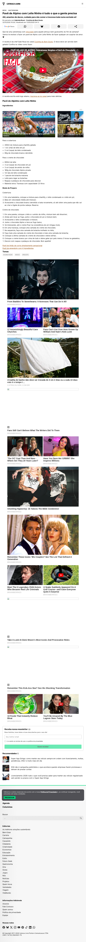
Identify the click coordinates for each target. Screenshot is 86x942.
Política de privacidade (12, 912)
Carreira (6, 835)
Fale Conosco (8, 907)
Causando (6, 841)
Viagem (5, 890)
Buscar (5, 814)
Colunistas (7, 807)
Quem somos (8, 909)
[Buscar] (80, 818)
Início (4, 10)
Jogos (5, 873)
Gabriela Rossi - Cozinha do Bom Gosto (28, 20)
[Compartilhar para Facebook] (59, 26)
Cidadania (6, 844)
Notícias (6, 878)
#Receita (25, 254)
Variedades (7, 887)
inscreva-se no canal (38, 96)
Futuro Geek (7, 861)
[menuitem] (43, 804)
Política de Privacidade (49, 792)
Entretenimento (9, 855)
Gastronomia (13, 10)
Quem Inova (7, 884)
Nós (4, 875)
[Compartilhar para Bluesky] (42, 26)
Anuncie (6, 904)
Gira (4, 867)
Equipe (5, 915)
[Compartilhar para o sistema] (75, 26)
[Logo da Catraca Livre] (11, 3)
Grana (5, 870)
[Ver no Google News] (9, 26)
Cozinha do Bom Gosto (43, 42)
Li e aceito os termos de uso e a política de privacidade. (25, 741)
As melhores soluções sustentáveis (16, 829)
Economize (7, 850)
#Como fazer (7, 254)
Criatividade (7, 847)
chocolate (30, 32)
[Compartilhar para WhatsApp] (25, 26)
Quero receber (43, 747)
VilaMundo (7, 893)
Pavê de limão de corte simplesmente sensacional (22, 246)
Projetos (6, 881)
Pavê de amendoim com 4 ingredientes (18, 248)
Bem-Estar (7, 832)
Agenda (6, 803)
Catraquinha (7, 838)
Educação (6, 853)
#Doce (17, 254)
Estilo (5, 858)
